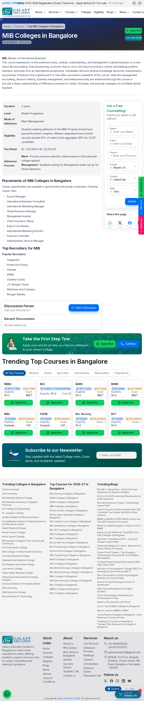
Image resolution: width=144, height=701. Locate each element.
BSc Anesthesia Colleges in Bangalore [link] (69, 525)
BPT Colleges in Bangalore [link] (63, 538)
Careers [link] (88, 659)
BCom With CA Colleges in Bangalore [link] (69, 542)
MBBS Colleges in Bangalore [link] (64, 589)
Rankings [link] (89, 655)
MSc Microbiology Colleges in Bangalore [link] (71, 580)
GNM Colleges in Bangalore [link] (64, 498)
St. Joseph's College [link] (13, 513)
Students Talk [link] (71, 671)
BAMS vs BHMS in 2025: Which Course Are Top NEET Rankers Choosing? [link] (118, 520)
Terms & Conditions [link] (49, 680)
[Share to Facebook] (129, 222)
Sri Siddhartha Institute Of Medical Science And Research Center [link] (24, 523)
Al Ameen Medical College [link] (16, 556)
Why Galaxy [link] (70, 647)
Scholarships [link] (91, 663)
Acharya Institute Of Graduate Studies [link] (21, 583)
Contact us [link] (69, 675)
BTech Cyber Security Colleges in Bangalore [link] (67, 516)
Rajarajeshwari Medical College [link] (18, 560)
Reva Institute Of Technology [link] (17, 596)
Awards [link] (67, 659)
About (38, 12)
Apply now (141, 223)
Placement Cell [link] (92, 675)
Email (112, 140)
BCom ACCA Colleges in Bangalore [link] (68, 551)
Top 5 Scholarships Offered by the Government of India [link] (115, 596)
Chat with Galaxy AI (134, 37)
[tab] (14, 373)
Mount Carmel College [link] (13, 532)
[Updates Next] (140, 3)
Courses (70, 12)
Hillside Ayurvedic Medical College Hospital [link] (20, 578)
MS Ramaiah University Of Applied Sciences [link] (19, 503)
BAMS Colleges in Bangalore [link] (64, 502)
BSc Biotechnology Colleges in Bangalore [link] (71, 572)
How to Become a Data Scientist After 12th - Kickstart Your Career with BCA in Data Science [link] (118, 512)
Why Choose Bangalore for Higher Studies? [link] (114, 590)
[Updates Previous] (134, 3)
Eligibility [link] (99, 12)
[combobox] (120, 167)
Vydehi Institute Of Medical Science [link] (20, 517)
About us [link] (68, 643)
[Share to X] (119, 222)
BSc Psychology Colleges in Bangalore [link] (70, 546)
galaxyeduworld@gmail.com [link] (124, 652)
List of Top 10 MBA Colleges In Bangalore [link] (118, 606)
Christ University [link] (10, 489)
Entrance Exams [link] (89, 670)
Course (113, 164)
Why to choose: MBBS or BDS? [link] (113, 610)
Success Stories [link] (68, 665)
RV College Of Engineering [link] (16, 508)
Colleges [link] (86, 12)
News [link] (46, 669)
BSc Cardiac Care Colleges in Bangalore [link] (70, 521)
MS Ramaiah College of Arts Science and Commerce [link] (23, 542)
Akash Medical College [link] (14, 528)
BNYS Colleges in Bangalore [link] (64, 559)
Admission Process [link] (89, 649)
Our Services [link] (91, 643)
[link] (16, 12)
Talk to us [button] (141, 205)
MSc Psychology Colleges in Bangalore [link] (70, 555)
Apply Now (135, 30)
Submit (132, 201)
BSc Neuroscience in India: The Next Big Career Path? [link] (118, 504)
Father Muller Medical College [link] (17, 572)
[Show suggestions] (135, 166)
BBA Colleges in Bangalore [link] (63, 576)
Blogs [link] (46, 665)
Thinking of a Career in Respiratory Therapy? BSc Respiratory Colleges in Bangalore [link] (116, 624)
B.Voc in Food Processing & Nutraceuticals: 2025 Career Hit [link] (119, 497)
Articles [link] (47, 673)
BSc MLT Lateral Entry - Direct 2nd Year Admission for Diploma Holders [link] (117, 491)
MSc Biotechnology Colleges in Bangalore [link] (71, 568)
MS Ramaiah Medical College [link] (17, 498)
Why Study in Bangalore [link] (70, 654)
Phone (113, 152)
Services (53, 12)
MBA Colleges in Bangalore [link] (64, 506)
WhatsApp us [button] (141, 185)
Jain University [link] (9, 493)
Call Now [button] (131, 343)
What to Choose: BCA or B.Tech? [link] (114, 602)
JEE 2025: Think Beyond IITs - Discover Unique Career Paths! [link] (117, 540)
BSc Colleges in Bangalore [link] (63, 584)
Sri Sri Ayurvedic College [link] (14, 547)
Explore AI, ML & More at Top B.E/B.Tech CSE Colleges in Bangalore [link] (117, 533)
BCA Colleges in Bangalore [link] (63, 563)
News (123, 12)
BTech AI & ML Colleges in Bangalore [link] (69, 510)
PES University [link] (9, 588)
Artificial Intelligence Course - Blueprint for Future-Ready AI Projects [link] (119, 547)
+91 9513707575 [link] (117, 647)
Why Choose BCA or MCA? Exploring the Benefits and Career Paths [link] (117, 576)
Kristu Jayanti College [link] (13, 536)
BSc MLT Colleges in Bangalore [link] (66, 530)
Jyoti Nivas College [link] (12, 568)
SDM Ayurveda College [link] (14, 592)
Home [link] (46, 648)
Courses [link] (48, 652)
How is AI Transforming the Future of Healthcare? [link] (116, 583)
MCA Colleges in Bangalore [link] (64, 534)
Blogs (110, 12)
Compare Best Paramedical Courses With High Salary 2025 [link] (118, 563)
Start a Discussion (86, 307)
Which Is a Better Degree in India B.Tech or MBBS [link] (119, 527)
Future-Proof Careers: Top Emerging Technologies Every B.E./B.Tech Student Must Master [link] (118, 555)
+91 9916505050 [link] (117, 643)
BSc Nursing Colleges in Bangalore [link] (68, 493)
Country (113, 176)
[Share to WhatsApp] (110, 222)
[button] (7, 694)
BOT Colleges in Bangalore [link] (64, 593)
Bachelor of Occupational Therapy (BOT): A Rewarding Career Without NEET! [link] (119, 570)
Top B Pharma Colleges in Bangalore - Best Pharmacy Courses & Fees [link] (119, 616)
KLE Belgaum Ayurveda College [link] (18, 564)
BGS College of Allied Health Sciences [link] (22, 551)
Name (112, 128)
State (112, 188)
